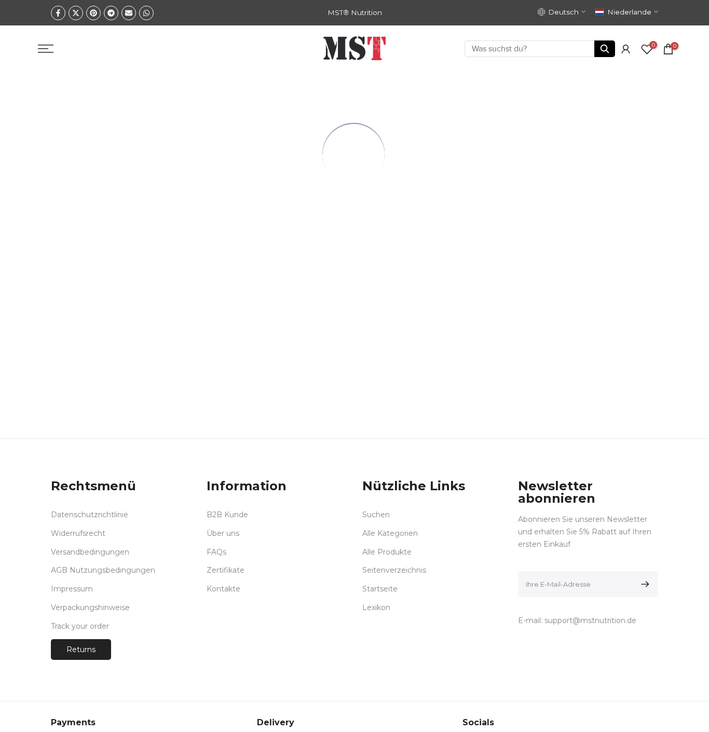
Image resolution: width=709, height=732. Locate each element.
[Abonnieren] (643, 584)
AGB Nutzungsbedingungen (103, 570)
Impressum (72, 588)
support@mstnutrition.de (590, 620)
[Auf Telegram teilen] (111, 13)
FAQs (216, 551)
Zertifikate (225, 570)
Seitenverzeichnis (394, 570)
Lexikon (376, 607)
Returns (81, 649)
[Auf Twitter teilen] (76, 13)
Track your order (80, 625)
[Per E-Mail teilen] (128, 13)
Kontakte (223, 588)
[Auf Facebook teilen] (58, 13)
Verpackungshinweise (90, 607)
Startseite (380, 588)
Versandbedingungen (90, 551)
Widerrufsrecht (78, 532)
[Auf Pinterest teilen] (93, 13)
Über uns (223, 532)
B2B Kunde (227, 514)
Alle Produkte (387, 551)
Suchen (376, 514)
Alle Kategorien (390, 532)
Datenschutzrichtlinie (89, 514)
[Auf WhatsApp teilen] (146, 13)
